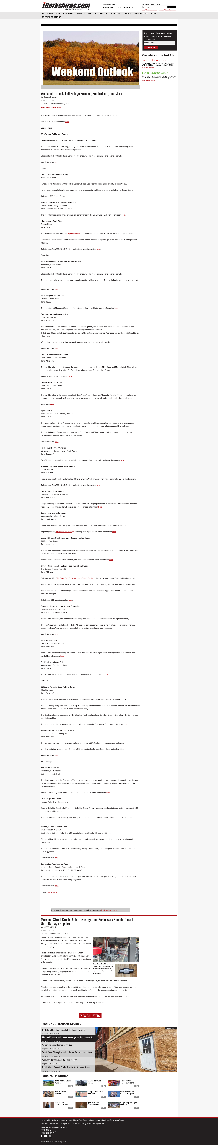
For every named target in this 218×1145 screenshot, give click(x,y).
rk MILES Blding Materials (154, 60)
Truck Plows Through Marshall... (128, 1082)
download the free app (65, 532)
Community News (65, 1120)
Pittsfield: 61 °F (126, 7)
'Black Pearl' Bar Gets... (94, 1082)
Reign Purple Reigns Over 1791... (128, 1103)
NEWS (50, 13)
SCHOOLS (116, 13)
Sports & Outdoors (102, 1120)
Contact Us (76, 1124)
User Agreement (98, 1124)
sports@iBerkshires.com (167, 10)
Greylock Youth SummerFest (155, 73)
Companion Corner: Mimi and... (95, 1093)
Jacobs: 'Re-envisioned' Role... (62, 1103)
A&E (58, 13)
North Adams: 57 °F (111, 7)
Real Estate (83, 1120)
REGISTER (159, 4)
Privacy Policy (86, 1124)
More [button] (70, 1086)
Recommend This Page (57, 1124)
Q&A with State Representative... (94, 1103)
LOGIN (152, 4)
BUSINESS (68, 13)
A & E (48, 1120)
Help (68, 1124)
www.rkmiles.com (148, 68)
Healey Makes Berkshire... (60, 1093)
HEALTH (103, 13)
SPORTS (81, 13)
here (67, 122)
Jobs (153, 13)
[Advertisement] (159, 1087)
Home (43, 1120)
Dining (75, 1120)
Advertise (44, 1124)
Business (55, 1120)
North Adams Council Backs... (63, 1082)
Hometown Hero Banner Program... (127, 1093)
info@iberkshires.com (109, 910)
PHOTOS (92, 13)
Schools (91, 1120)
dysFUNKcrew (74, 233)
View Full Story (90, 1015)
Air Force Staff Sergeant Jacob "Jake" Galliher (75, 578)
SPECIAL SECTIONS (51, 17)
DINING (127, 13)
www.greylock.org (148, 80)
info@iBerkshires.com (149, 10)
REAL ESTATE (141, 13)
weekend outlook (51, 892)
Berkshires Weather (117, 1120)
